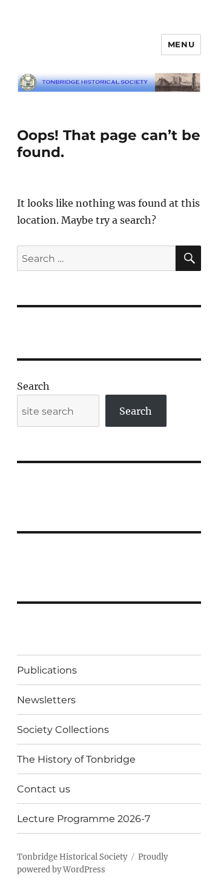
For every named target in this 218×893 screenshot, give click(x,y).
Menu (181, 44)
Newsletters (46, 700)
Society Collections (63, 729)
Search (33, 386)
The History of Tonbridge (76, 759)
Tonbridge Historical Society (72, 857)
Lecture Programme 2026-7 (83, 818)
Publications (47, 670)
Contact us (43, 789)
